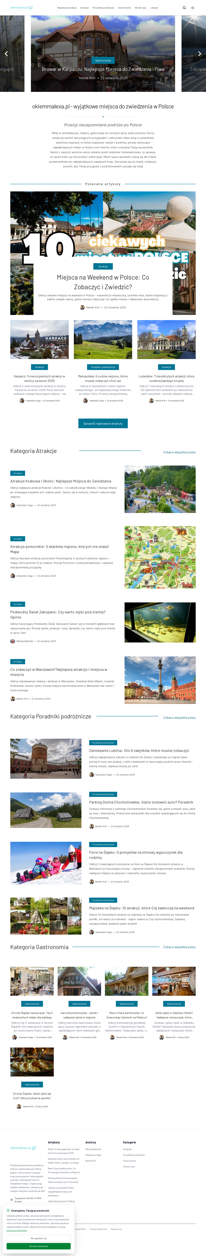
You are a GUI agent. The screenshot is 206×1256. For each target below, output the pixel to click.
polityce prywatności (17, 1230)
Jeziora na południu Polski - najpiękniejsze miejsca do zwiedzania (61, 1191)
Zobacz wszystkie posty (179, 452)
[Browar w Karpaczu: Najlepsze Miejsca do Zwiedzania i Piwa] (103, 53)
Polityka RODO (80, 1229)
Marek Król (90, 1160)
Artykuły (54, 1142)
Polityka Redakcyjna (98, 1229)
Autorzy (90, 1142)
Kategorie (129, 1142)
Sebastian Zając (93, 1155)
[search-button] (184, 7)
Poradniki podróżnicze (103, 7)
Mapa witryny (116, 1229)
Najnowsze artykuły (66, 7)
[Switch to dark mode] (193, 8)
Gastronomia (124, 7)
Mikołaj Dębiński (93, 1149)
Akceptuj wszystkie (38, 1246)
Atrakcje (84, 7)
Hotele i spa (140, 7)
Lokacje (154, 7)
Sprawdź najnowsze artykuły (103, 423)
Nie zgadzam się (39, 1238)
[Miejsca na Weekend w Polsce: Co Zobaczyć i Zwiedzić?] (103, 253)
